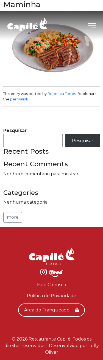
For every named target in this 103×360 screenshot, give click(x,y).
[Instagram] (43, 273)
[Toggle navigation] (92, 25)
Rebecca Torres (62, 93)
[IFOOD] (56, 273)
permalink (19, 99)
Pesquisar (15, 130)
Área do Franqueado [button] (47, 310)
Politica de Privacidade (51, 295)
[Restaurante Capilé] (27, 25)
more (13, 217)
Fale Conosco (51, 284)
